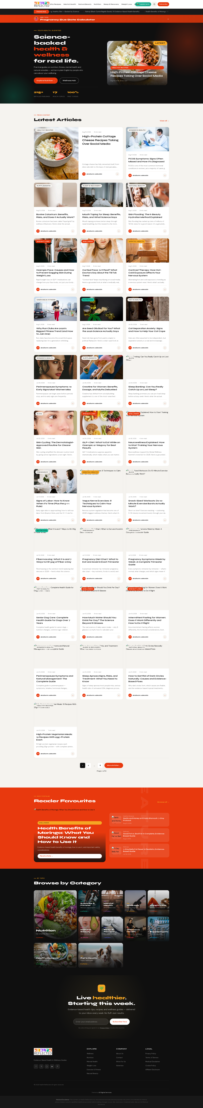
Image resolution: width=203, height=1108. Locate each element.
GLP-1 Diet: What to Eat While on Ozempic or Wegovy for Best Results (101, 445)
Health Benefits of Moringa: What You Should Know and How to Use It (79, 11)
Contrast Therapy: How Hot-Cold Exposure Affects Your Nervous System (144, 273)
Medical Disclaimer (152, 1061)
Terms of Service (151, 1057)
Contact (119, 1057)
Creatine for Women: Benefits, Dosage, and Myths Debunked (100, 388)
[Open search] (154, 4)
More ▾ (137, 4)
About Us (119, 1053)
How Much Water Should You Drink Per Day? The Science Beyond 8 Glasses (99, 620)
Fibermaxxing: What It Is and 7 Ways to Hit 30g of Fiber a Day (53, 560)
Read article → (46, 856)
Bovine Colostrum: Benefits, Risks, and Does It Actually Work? (55, 215)
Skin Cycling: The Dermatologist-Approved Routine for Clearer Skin (55, 445)
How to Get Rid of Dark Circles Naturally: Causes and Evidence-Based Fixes (147, 679)
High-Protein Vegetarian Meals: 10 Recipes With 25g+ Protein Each (54, 737)
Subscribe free (120, 1022)
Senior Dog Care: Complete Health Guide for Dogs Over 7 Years (53, 620)
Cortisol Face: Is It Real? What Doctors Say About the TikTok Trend (99, 273)
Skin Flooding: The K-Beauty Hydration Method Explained (145, 215)
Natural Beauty (84, 4)
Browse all (162, 802)
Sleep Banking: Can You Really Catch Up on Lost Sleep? (145, 388)
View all (163, 121)
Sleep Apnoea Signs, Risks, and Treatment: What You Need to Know (100, 679)
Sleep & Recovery (111, 4)
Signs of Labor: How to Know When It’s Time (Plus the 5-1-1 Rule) (53, 503)
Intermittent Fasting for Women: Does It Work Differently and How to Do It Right (147, 620)
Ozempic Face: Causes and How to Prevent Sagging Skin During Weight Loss (55, 273)
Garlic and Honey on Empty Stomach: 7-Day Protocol (133, 11)
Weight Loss (126, 4)
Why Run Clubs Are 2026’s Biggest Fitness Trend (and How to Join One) (54, 331)
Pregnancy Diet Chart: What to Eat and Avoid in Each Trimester (100, 560)
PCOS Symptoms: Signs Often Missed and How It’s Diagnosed (146, 160)
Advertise (119, 1065)
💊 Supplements (143, 4)
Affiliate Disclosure (152, 1069)
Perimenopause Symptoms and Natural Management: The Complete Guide (54, 679)
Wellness (90, 1053)
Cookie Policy (150, 1065)
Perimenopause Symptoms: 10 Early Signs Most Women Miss (54, 388)
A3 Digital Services (105, 1092)
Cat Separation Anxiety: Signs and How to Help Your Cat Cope (146, 329)
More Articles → (114, 765)
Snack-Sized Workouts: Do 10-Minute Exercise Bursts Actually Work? (146, 503)
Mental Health (70, 4)
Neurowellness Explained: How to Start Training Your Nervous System (146, 445)
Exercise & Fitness (94, 1069)
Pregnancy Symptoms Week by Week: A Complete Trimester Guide (146, 562)
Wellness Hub (69, 81)
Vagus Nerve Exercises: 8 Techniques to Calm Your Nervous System (96, 503)
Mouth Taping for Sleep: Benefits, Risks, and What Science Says (101, 215)
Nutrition (97, 4)
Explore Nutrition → (46, 81)
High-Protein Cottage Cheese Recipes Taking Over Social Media (100, 140)
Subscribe (163, 4)
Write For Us (121, 1061)
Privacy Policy (104, 1028)
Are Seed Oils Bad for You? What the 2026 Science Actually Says (101, 329)
